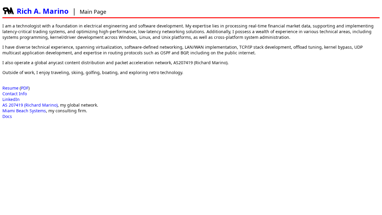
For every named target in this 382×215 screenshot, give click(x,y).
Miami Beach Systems (24, 110)
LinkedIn (11, 99)
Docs (7, 116)
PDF (24, 88)
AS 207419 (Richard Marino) (30, 105)
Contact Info (14, 93)
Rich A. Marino (43, 11)
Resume (10, 88)
